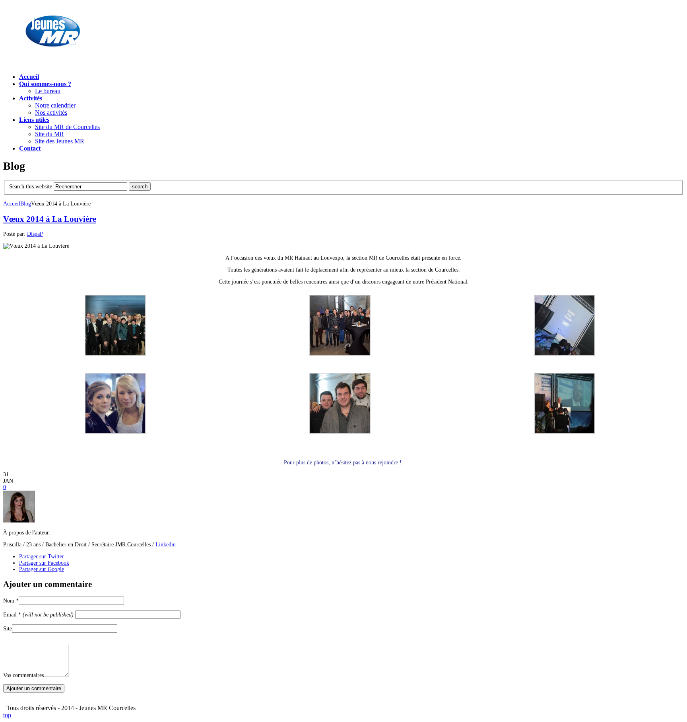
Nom (11, 601)
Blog (25, 204)
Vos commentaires (23, 675)
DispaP (35, 234)
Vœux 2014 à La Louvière (49, 219)
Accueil (11, 204)
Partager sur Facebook (44, 563)
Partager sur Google (41, 569)
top (7, 715)
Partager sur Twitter (41, 557)
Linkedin (165, 545)
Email (38, 615)
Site (7, 629)
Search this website (30, 187)
